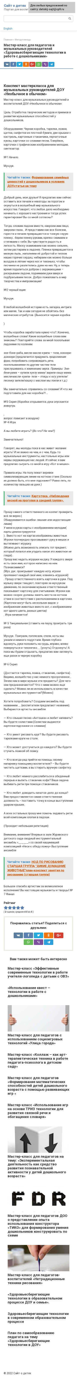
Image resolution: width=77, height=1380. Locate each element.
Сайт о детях (15, 6)
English (8, 28)
